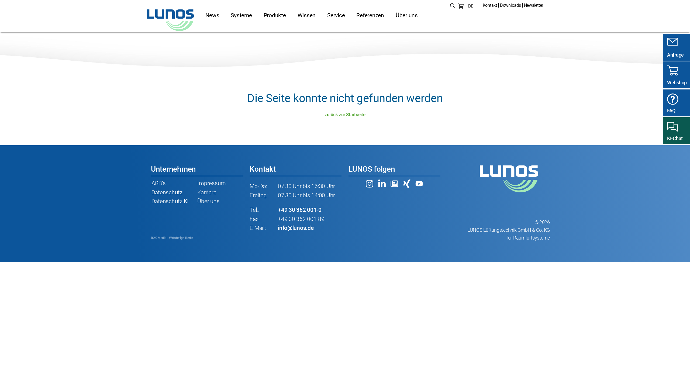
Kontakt (490, 5)
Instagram (369, 184)
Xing (407, 184)
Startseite (170, 20)
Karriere (206, 192)
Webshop (677, 82)
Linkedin (382, 184)
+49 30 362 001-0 (300, 210)
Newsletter (533, 5)
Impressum (211, 183)
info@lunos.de (296, 228)
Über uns (407, 15)
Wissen (307, 15)
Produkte (275, 15)
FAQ (671, 110)
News (212, 15)
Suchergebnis (452, 6)
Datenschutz (166, 192)
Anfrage (675, 55)
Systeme (241, 15)
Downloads (510, 5)
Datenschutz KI (170, 201)
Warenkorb (460, 6)
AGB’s (158, 183)
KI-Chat (675, 138)
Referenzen (370, 15)
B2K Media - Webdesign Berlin (172, 238)
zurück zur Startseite (345, 114)
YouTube (419, 184)
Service (336, 15)
